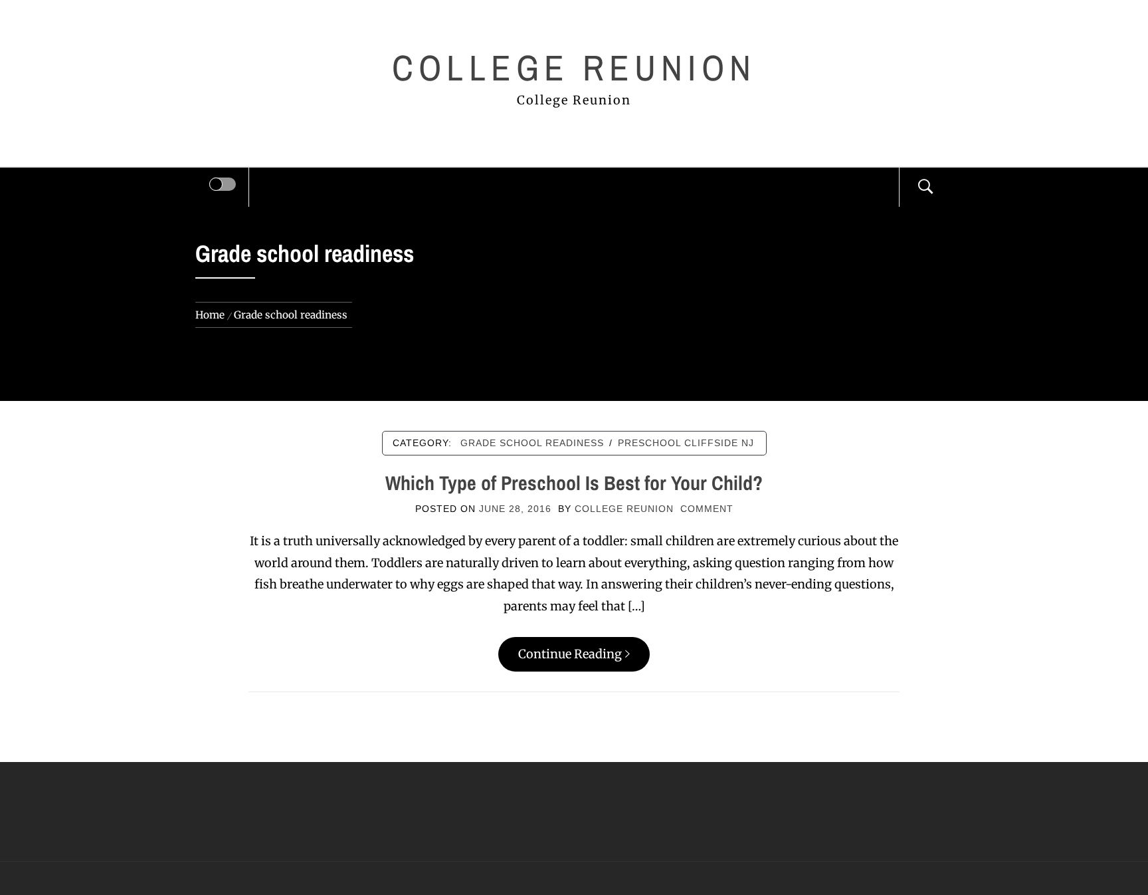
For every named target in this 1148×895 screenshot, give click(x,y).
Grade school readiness (532, 443)
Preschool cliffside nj (686, 443)
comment (706, 508)
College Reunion (574, 67)
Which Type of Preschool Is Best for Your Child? (574, 482)
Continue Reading (570, 654)
